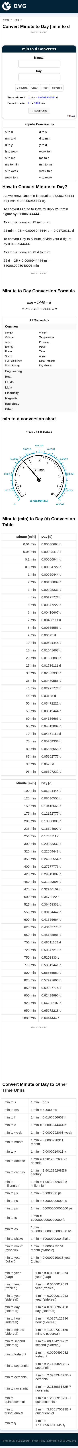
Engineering (13, 371)
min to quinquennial (14, 1411)
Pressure (44, 342)
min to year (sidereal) (13, 1297)
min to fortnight (15, 1354)
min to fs (11, 1218)
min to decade (15, 1161)
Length (9, 332)
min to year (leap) (13, 1275)
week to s (45, 171)
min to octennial (16, 1377)
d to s (43, 132)
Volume (9, 337)
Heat (8, 376)
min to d (10, 138)
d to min (44, 138)
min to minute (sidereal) (14, 1331)
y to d (43, 145)
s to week (11, 171)
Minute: (39, 57)
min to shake (14, 1238)
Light (8, 387)
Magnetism (12, 398)
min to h (10, 1117)
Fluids (9, 382)
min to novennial (16, 1388)
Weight (43, 332)
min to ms (46, 164)
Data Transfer (47, 360)
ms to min (12, 164)
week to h (45, 151)
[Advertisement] (39, 38)
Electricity (12, 392)
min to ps (11, 1208)
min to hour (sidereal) (13, 1320)
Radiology (12, 403)
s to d (9, 132)
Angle (42, 356)
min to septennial (17, 1366)
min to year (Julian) (13, 1259)
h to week (11, 151)
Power (42, 346)
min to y (10, 1151)
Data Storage (12, 365)
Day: (39, 71)
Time (42, 351)
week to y (11, 177)
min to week (13, 1132)
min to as (11, 1229)
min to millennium (12, 1183)
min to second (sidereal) (15, 1343)
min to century (15, 1172)
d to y (9, 145)
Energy (9, 346)
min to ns (11, 1201)
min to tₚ (11, 1423)
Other (9, 409)
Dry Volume (45, 365)
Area (8, 342)
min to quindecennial (15, 1400)
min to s (10, 1102)
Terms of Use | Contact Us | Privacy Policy (23, 1441)
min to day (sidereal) (12, 1309)
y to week (45, 177)
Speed (9, 356)
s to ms (10, 158)
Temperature (46, 337)
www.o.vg (71, 1441)
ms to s (44, 158)
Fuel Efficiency (13, 360)
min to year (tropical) (13, 1286)
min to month (14, 1142)
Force (8, 351)
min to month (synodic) (14, 1248)
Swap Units (39, 110)
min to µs (11, 1193)
